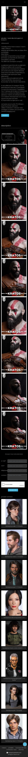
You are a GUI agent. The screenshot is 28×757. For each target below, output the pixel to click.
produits (10, 748)
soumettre (13, 490)
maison (4, 748)
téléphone (4, 470)
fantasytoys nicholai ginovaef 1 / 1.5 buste (14, 679)
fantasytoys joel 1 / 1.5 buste (14, 587)
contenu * (4, 475)
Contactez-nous (11, 750)
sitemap (21, 750)
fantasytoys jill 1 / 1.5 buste (14, 710)
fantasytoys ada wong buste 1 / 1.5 (14, 617)
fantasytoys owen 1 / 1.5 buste (14, 556)
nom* (3, 466)
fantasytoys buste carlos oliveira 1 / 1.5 (14, 648)
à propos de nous (21, 748)
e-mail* (3, 461)
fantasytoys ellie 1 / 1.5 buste (14, 526)
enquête (5, 115)
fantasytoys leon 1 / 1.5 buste (14, 741)
